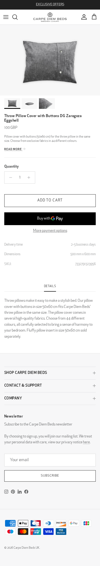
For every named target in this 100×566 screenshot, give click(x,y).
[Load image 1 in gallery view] (50, 62)
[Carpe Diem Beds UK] (50, 17)
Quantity (11, 167)
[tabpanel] (50, 316)
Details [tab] (50, 286)
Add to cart (50, 201)
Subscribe (50, 475)
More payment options (50, 231)
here (86, 442)
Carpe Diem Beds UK (26, 548)
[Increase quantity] (30, 177)
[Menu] (6, 17)
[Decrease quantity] (9, 177)
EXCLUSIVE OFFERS (50, 4)
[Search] (17, 17)
